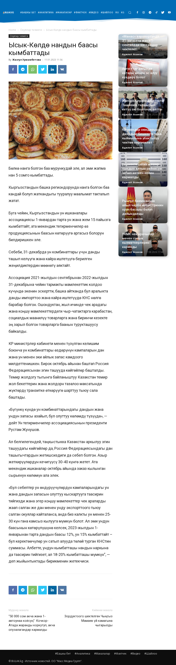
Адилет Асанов (132, 54)
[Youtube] (169, 12)
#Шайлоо (150, 653)
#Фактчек (120, 653)
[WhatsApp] (32, 69)
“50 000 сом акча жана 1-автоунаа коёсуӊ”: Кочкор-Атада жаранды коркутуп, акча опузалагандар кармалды (32, 623)
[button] (130, 12)
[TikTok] (156, 12)
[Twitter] (163, 12)
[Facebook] (137, 12)
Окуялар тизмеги (31, 30)
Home (12, 30)
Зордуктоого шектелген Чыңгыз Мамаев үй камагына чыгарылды (88, 620)
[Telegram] (150, 12)
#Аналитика (82, 653)
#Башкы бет (63, 653)
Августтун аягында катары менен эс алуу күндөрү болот (139, 73)
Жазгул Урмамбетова (26, 59)
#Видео (135, 653)
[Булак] (9, 12)
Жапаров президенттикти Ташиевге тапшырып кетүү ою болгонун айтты (143, 105)
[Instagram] (143, 12)
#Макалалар (102, 653)
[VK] (62, 69)
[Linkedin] (52, 69)
